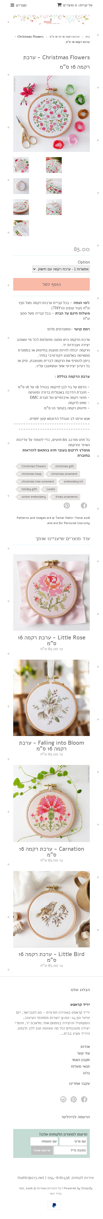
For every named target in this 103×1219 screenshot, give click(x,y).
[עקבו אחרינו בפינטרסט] (74, 1101)
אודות (85, 1046)
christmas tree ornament (38, 482)
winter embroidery (34, 497)
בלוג (86, 1073)
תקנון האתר (81, 1059)
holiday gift (29, 489)
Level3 (51, 489)
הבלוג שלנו (80, 990)
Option (84, 262)
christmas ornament (64, 474)
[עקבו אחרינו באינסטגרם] (64, 1101)
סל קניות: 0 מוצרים (77, 5)
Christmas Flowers (34, 466)
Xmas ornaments (66, 497)
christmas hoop (31, 474)
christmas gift (64, 466)
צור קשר (83, 1053)
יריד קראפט (80, 1004)
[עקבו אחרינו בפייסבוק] (85, 1101)
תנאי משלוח (80, 1066)
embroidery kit (73, 482)
